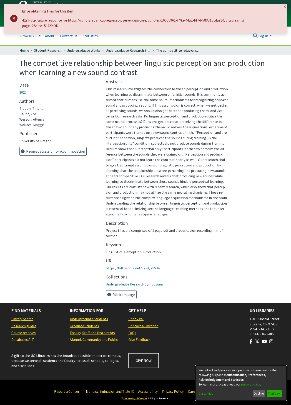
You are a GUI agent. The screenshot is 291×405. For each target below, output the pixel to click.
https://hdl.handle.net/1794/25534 (133, 268)
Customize (206, 393)
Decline (259, 393)
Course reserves (23, 332)
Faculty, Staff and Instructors (92, 332)
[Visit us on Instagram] (271, 341)
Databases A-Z (22, 339)
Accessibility (148, 391)
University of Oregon (135, 398)
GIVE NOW (144, 360)
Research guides (23, 326)
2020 (23, 92)
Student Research (48, 50)
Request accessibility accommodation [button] (55, 151)
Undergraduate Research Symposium (128, 50)
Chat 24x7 (136, 319)
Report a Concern (67, 391)
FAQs (132, 332)
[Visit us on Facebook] (251, 341)
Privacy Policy (172, 391)
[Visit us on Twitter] (257, 341)
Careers (194, 391)
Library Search (22, 319)
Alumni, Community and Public (94, 339)
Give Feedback (139, 339)
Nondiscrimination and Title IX (110, 391)
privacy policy (250, 384)
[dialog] (241, 383)
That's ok (274, 393)
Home (24, 50)
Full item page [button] (123, 294)
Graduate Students (84, 326)
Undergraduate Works (83, 50)
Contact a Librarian (143, 326)
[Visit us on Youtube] (264, 341)
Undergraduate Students (89, 319)
